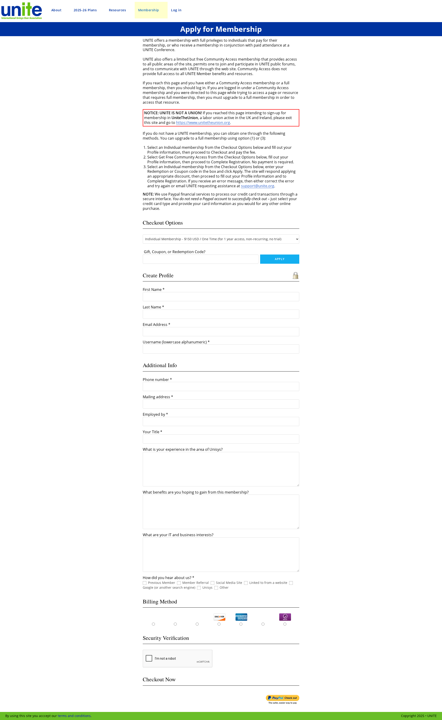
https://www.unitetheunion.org (203, 122)
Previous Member (161, 582)
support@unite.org (257, 185)
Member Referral (195, 582)
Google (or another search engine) (169, 587)
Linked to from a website (268, 582)
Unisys (207, 587)
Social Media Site (229, 582)
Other (224, 587)
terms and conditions (74, 716)
